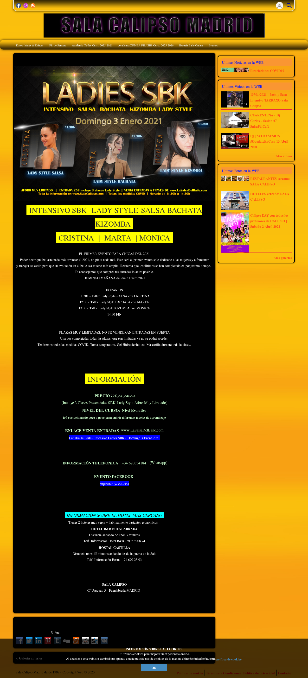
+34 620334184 (134, 462)
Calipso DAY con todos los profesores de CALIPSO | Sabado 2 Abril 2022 (269, 221)
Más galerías (283, 257)
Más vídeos (284, 155)
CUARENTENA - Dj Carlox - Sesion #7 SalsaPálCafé (265, 121)
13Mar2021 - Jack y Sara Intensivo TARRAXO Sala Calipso (269, 100)
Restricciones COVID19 (267, 70)
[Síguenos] (18, 5)
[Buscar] (289, 5)
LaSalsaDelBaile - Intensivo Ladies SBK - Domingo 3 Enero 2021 (114, 438)
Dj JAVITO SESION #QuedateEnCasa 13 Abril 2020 (269, 141)
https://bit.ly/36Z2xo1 (114, 484)
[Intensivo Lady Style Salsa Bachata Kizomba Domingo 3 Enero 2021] (114, 133)
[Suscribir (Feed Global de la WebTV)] (33, 5)
